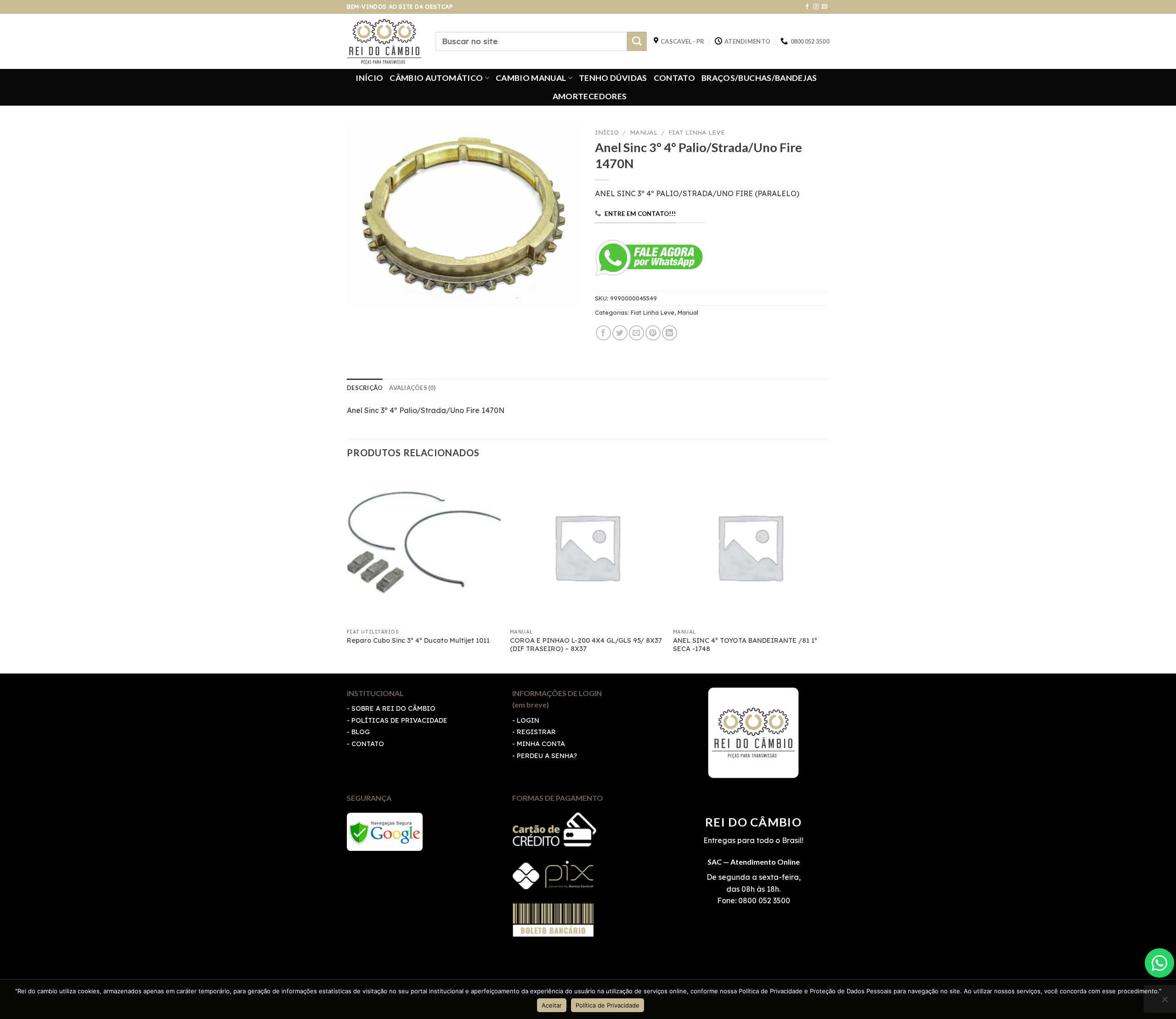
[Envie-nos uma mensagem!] (1159, 963)
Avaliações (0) (412, 387)
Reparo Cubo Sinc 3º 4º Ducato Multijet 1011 (418, 640)
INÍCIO (369, 78)
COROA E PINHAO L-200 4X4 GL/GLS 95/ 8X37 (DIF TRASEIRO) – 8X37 (586, 644)
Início (607, 132)
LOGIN (528, 720)
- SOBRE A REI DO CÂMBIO (391, 708)
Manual (643, 132)
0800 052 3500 (763, 900)
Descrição (365, 387)
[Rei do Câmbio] (384, 41)
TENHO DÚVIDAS (613, 78)
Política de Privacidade (607, 1005)
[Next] (826, 570)
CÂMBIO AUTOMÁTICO (436, 78)
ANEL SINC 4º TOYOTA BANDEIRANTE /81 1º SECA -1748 (745, 644)
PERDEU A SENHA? (547, 756)
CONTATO (674, 78)
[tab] (365, 388)
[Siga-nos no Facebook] (807, 7)
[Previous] (347, 570)
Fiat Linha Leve (696, 132)
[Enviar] (637, 41)
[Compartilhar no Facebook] (603, 332)
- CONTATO (365, 744)
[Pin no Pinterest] (653, 332)
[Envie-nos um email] (824, 7)
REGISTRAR (536, 732)
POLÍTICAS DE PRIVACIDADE (399, 720)
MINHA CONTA (541, 744)
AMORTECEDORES (590, 96)
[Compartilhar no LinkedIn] (669, 332)
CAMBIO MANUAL (531, 78)
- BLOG (358, 732)
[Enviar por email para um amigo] (636, 332)
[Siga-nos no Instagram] (816, 7)
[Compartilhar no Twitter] (620, 332)
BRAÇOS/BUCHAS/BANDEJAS (759, 78)
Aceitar (552, 1005)
